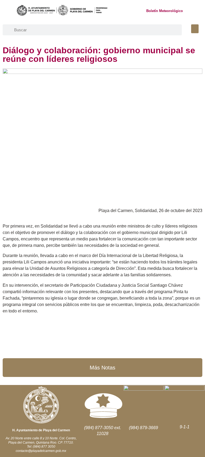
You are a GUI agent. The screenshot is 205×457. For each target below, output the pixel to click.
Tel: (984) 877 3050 (41, 446)
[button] (195, 28)
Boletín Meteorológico (164, 11)
